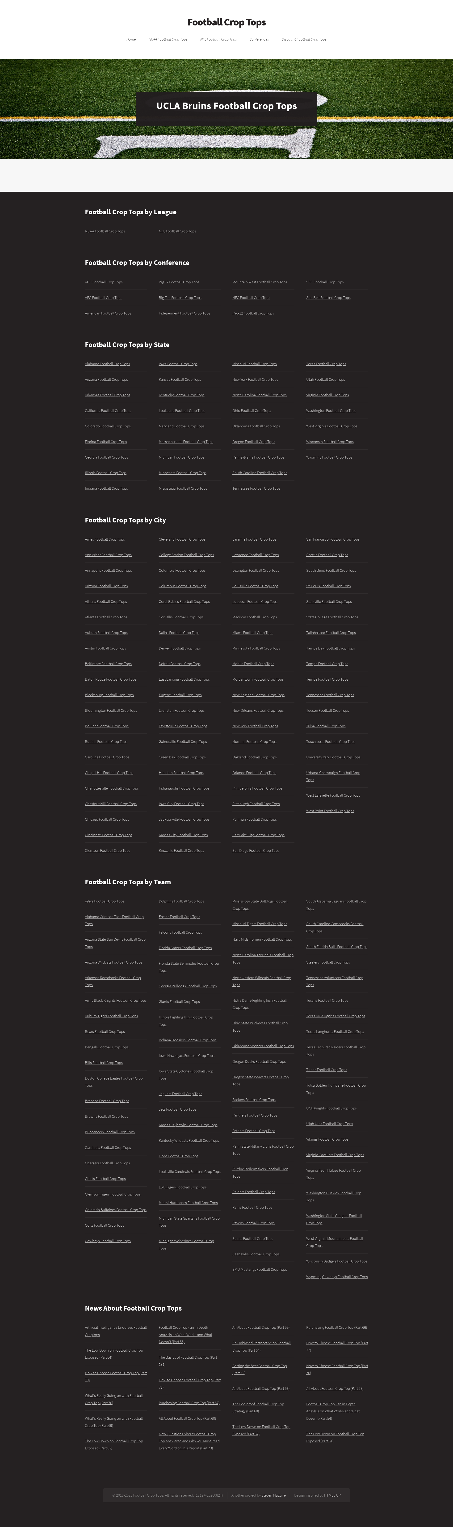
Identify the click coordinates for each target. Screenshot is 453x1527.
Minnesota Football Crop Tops (182, 472)
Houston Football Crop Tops (181, 772)
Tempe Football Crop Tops (327, 679)
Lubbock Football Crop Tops (254, 601)
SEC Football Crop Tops (325, 282)
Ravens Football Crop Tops (253, 1222)
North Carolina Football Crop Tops (259, 394)
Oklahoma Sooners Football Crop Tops (263, 1045)
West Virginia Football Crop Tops (331, 426)
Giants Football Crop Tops (179, 1001)
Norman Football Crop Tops (254, 741)
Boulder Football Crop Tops (107, 725)
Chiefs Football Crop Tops (105, 1178)
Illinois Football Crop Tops (105, 472)
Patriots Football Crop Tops (253, 1130)
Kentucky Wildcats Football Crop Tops (189, 1140)
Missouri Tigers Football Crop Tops (259, 923)
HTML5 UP (332, 1495)
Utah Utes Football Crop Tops (329, 1123)
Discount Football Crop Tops (304, 39)
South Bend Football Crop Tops (331, 570)
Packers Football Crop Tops (254, 1099)
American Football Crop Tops (108, 313)
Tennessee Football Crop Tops (256, 488)
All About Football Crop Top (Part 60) (187, 1418)
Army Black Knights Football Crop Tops (116, 1000)
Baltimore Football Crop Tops (108, 663)
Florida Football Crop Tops (106, 441)
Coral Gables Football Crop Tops (184, 601)
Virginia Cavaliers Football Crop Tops (335, 1154)
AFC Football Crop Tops (103, 297)
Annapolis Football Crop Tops (108, 570)
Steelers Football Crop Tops (328, 962)
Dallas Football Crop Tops (179, 632)
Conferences (259, 39)
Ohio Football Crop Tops (251, 410)
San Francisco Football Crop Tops (333, 539)
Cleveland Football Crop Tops (182, 539)
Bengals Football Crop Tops (107, 1047)
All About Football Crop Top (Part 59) (261, 1327)
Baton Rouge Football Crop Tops (110, 679)
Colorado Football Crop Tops (108, 426)
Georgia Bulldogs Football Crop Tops (188, 986)
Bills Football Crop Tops (104, 1062)
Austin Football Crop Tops (105, 648)
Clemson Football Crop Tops (107, 850)
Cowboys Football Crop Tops (108, 1240)
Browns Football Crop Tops (106, 1116)
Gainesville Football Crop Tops (183, 741)
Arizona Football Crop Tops (106, 379)
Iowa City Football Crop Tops (181, 803)
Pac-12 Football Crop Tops (253, 313)
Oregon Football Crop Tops (253, 441)
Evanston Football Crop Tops (182, 710)
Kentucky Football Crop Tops (182, 394)
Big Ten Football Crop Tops (180, 297)
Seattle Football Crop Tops (327, 554)
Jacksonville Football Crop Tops (184, 819)
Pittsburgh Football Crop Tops (256, 803)
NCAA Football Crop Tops (168, 39)
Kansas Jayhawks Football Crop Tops (188, 1124)
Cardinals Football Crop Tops (108, 1147)
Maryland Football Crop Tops (182, 426)
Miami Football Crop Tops (252, 632)
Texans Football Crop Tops (327, 1000)
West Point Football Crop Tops (330, 810)
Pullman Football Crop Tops (254, 819)
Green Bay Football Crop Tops (182, 757)
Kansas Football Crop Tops (180, 379)
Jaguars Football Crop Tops (180, 1093)
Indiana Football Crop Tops (106, 488)
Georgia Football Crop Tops (106, 457)
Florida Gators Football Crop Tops (185, 947)
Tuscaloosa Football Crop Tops (330, 741)
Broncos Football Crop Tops (107, 1100)
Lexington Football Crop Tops (255, 570)
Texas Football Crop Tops (326, 363)
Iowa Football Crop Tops (178, 363)
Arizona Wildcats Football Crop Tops (113, 962)
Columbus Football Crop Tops (182, 585)
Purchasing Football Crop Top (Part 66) (336, 1327)
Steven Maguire (273, 1495)
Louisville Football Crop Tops (255, 585)
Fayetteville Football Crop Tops (183, 725)
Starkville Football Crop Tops (329, 601)
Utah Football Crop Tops (325, 379)
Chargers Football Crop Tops (107, 1163)
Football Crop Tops (226, 21)
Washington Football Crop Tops (331, 410)
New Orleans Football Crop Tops (258, 710)
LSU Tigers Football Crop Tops (183, 1187)
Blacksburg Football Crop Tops (109, 694)
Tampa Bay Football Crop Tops (330, 648)
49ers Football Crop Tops (104, 901)
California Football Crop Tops (108, 410)
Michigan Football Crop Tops (181, 457)
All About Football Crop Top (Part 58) (261, 1388)
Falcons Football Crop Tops (180, 932)
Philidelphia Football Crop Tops (257, 788)
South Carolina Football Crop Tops (259, 472)
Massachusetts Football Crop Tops (186, 441)
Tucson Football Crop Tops (327, 710)
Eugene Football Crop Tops (180, 694)
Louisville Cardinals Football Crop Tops (190, 1171)
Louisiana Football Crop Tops (182, 410)
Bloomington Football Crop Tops (111, 710)
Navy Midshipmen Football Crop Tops (262, 939)
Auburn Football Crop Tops (106, 632)
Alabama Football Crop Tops (107, 363)
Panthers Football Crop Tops (254, 1115)
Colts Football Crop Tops (104, 1225)
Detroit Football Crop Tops (180, 663)
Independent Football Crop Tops (184, 313)
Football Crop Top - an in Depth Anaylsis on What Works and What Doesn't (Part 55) (185, 1334)
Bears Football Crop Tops (105, 1031)
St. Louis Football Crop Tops (328, 585)
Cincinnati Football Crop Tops (108, 834)
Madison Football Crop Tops (254, 617)
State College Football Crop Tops (332, 617)
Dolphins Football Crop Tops (181, 901)
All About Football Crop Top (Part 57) (335, 1388)
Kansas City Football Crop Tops (183, 834)
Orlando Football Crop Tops (254, 772)
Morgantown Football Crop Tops (258, 679)
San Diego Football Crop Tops (255, 850)
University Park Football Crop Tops (333, 757)
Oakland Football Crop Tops (254, 757)
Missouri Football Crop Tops (254, 363)
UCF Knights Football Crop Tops (331, 1108)
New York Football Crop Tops (255, 379)
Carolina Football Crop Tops (107, 757)
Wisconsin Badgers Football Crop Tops (336, 1261)
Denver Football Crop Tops (180, 648)
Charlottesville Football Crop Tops (112, 788)
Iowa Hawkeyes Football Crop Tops (186, 1055)
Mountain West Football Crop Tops (259, 282)
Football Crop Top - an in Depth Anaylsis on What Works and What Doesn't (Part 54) (333, 1411)
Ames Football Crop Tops (105, 539)
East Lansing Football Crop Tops (184, 679)
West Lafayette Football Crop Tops (333, 795)
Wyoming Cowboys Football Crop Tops (337, 1276)
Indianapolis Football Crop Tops (184, 788)
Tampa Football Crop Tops (327, 663)
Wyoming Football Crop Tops (329, 457)
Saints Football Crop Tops (252, 1238)
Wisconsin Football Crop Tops (330, 441)
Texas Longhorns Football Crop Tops (335, 1031)
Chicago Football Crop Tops (107, 819)
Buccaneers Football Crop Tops (110, 1131)
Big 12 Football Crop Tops (179, 282)
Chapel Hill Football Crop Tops (109, 772)
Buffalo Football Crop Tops (106, 741)
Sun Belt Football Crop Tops (328, 297)
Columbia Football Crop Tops (182, 570)
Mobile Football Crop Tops (253, 663)
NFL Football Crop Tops (218, 39)
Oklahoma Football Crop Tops (256, 426)
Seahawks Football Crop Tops (256, 1254)
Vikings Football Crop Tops (327, 1139)
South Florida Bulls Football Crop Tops (336, 946)
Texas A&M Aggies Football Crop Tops (335, 1015)
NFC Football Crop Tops (251, 297)
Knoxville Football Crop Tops (181, 850)
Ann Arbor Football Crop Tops (108, 554)
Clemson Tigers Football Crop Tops (113, 1194)
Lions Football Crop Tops (178, 1156)
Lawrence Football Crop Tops (255, 554)
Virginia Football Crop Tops (327, 394)
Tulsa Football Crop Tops (326, 725)
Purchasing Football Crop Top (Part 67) (189, 1402)
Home (131, 39)
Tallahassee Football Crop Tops (331, 632)
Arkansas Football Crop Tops (107, 394)
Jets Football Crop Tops (177, 1109)
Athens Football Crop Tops (106, 601)
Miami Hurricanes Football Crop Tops (188, 1202)
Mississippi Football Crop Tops (183, 488)
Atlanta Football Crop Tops (106, 617)
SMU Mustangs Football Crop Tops (259, 1269)
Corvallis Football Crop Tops (181, 617)
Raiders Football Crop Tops (253, 1191)
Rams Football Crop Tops (252, 1207)
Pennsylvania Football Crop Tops (258, 457)
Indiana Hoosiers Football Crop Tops (188, 1040)
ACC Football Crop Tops (104, 282)
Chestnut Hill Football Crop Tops (111, 803)
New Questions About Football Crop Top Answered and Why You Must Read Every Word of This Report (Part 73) (189, 1441)
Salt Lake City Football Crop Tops (258, 834)
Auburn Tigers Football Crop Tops (111, 1015)
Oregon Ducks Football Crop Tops (259, 1061)
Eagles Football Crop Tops (179, 916)
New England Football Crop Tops (258, 694)
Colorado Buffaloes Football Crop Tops (116, 1209)
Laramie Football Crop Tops (254, 539)
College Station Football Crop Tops (186, 554)
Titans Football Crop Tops (326, 1069)
